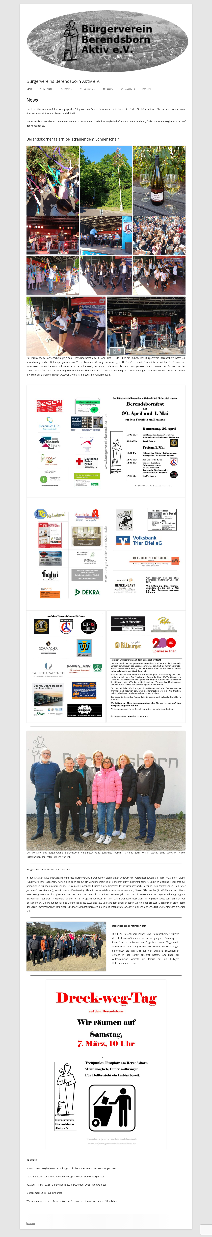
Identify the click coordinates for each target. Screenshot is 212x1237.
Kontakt (146, 88)
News (29, 88)
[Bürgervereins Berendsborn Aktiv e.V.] (107, 72)
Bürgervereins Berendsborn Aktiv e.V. (63, 81)
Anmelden (31, 1223)
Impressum (108, 88)
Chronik (65, 88)
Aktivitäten (46, 88)
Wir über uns (86, 88)
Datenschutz (128, 88)
